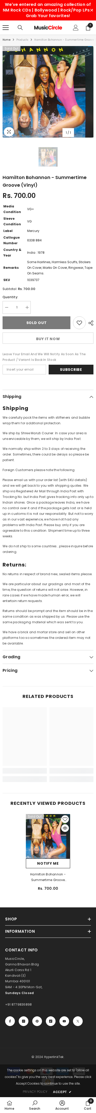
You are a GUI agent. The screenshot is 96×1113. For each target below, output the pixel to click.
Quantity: (10, 297)
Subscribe (71, 369)
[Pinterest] (37, 1021)
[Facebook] (10, 1021)
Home (6, 40)
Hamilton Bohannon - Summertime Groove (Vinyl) (48, 877)
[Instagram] (23, 1021)
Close (91, 10)
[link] (25, 771)
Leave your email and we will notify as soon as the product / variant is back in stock (44, 357)
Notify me (48, 863)
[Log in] (76, 27)
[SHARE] (89, 323)
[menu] (6, 28)
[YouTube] (64, 1021)
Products (22, 40)
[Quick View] (65, 828)
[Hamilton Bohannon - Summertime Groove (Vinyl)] (48, 836)
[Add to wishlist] (79, 322)
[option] (48, 92)
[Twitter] (78, 1021)
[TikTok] (51, 1021)
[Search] (20, 28)
